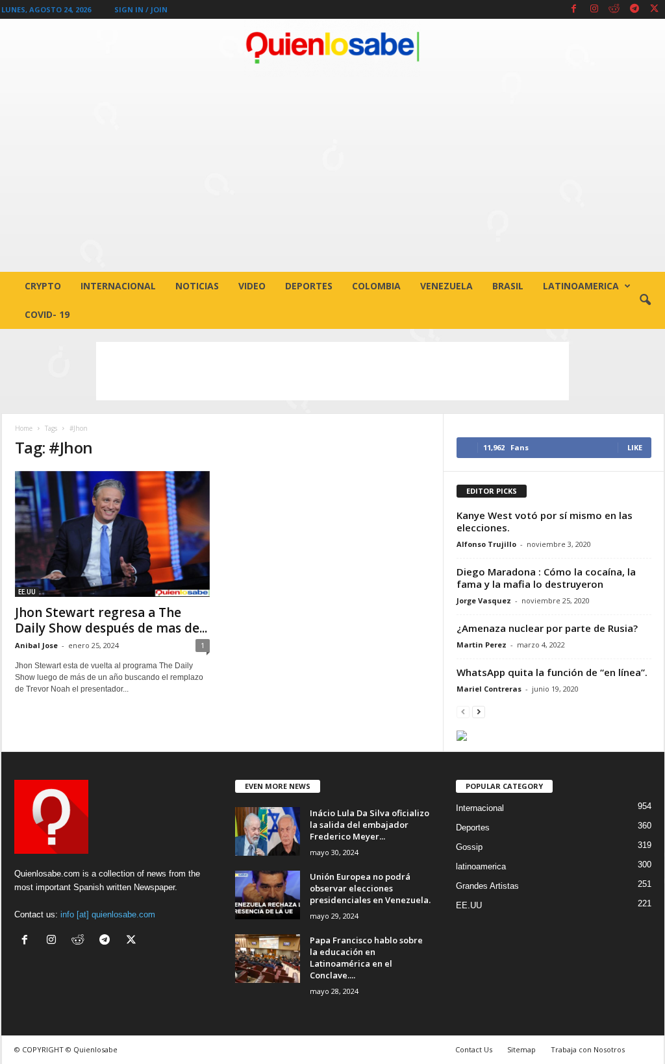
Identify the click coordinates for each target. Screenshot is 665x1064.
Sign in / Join (141, 9)
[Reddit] (614, 9)
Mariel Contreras (489, 689)
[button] (645, 300)
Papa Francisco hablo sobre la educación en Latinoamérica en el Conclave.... (366, 957)
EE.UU (27, 591)
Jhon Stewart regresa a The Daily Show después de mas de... (111, 620)
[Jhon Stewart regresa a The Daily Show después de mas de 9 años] (112, 534)
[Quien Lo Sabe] (332, 48)
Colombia (376, 286)
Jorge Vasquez (484, 600)
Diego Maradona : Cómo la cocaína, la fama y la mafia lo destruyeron (546, 577)
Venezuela (446, 286)
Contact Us (473, 1049)
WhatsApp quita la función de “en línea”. (552, 672)
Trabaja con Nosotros (588, 1049)
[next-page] (478, 711)
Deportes (308, 286)
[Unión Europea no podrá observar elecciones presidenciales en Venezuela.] (267, 895)
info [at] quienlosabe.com (107, 914)
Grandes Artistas (487, 886)
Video (252, 286)
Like (634, 447)
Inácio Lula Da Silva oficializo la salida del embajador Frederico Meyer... (369, 824)
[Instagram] (594, 9)
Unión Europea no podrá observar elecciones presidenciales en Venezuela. (370, 888)
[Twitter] (654, 9)
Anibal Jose (36, 645)
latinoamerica (581, 286)
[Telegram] (634, 9)
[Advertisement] (332, 174)
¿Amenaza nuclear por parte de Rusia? (547, 628)
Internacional (118, 286)
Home (23, 428)
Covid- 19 (47, 314)
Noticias (197, 286)
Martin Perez (482, 644)
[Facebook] (574, 9)
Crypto (43, 286)
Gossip (469, 847)
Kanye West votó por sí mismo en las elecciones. (545, 521)
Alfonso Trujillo (486, 544)
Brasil (507, 286)
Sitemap (521, 1049)
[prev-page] (463, 711)
